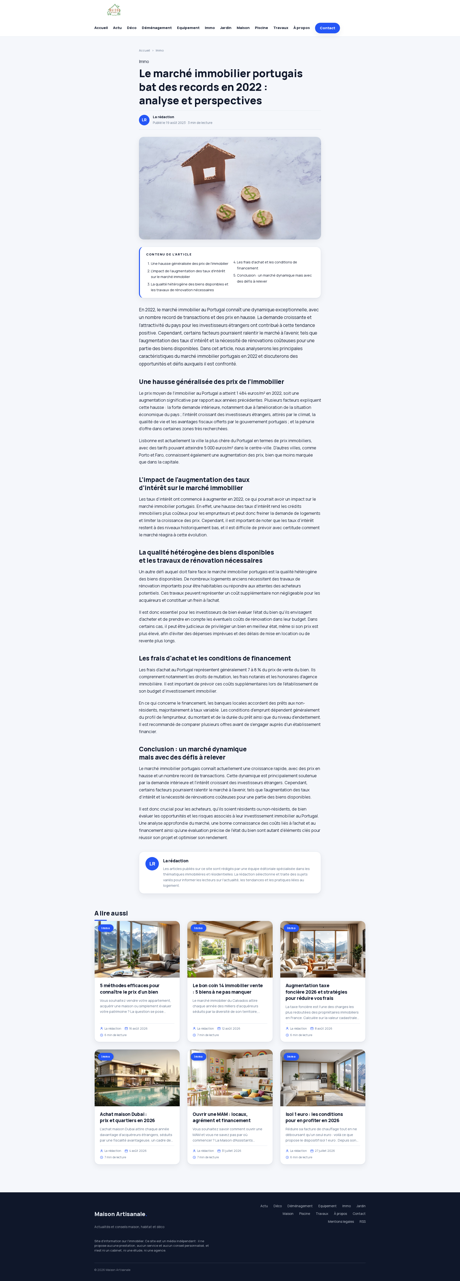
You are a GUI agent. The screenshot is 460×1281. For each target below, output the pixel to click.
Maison (243, 27)
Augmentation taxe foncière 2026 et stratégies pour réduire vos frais (316, 991)
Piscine (261, 27)
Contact (327, 27)
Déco (132, 27)
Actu (117, 27)
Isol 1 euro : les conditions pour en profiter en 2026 (314, 1117)
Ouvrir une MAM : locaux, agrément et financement (222, 1117)
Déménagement (157, 27)
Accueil (101, 27)
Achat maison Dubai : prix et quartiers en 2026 (127, 1117)
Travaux (280, 27)
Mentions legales (341, 1221)
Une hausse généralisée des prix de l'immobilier (189, 263)
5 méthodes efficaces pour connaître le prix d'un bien (130, 988)
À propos (301, 27)
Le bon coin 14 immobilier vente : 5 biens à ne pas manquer (228, 988)
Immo (210, 27)
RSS (363, 1221)
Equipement (188, 27)
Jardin (225, 27)
